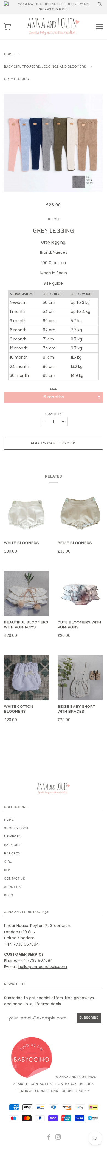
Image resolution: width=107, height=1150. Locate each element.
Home (9, 54)
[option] (53, 143)
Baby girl (12, 844)
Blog (8, 895)
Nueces (54, 219)
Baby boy (12, 853)
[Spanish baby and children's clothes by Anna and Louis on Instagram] (58, 1138)
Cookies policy (76, 1091)
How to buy (66, 1083)
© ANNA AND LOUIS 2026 (76, 1077)
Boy (7, 870)
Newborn (12, 836)
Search (20, 1083)
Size (53, 388)
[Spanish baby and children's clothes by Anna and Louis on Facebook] (49, 1138)
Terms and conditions (37, 1091)
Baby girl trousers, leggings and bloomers (45, 66)
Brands (87, 1083)
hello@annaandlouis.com (42, 966)
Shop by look (16, 828)
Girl (8, 861)
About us (12, 886)
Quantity (53, 413)
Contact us (14, 878)
